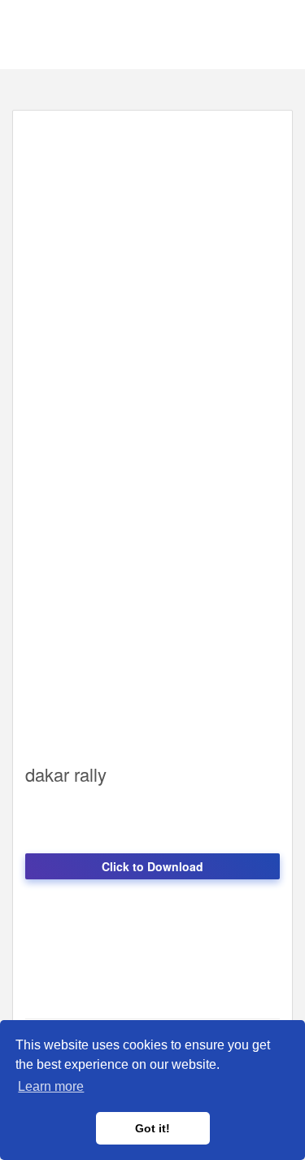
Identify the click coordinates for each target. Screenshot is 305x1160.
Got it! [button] (152, 1128)
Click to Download (152, 866)
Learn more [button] (51, 1086)
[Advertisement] (152, 275)
